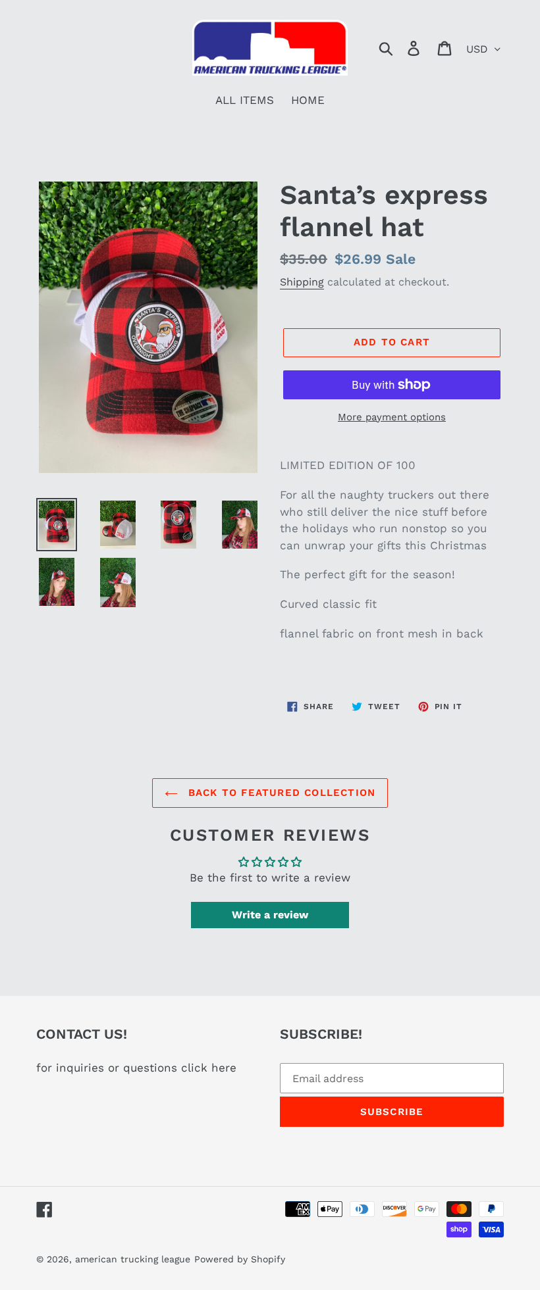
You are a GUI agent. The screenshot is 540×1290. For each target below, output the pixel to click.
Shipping (302, 282)
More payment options (392, 417)
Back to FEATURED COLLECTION (280, 793)
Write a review (270, 914)
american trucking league (132, 1259)
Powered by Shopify (239, 1259)
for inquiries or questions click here (136, 1067)
